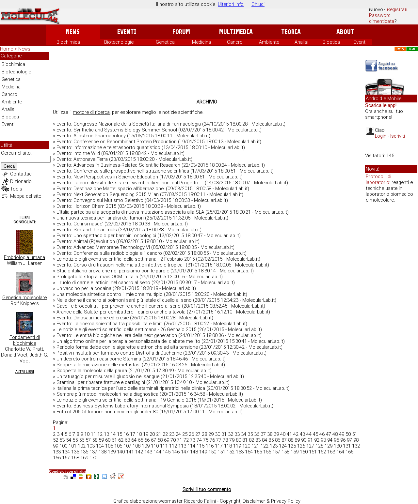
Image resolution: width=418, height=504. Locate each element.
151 (221, 452)
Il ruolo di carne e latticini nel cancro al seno (103, 282)
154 (249, 452)
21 (158, 434)
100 (63, 446)
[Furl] (88, 477)
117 (219, 446)
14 (113, 434)
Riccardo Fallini (200, 501)
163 (331, 452)
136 (84, 452)
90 (303, 440)
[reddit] (113, 477)
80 (238, 440)
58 (94, 440)
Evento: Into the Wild (78, 153)
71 (179, 440)
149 (203, 452)
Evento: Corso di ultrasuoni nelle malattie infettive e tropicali (120, 265)
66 (147, 440)
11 (93, 434)
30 (217, 434)
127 (310, 446)
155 (258, 452)
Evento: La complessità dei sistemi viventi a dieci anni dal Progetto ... (129, 183)
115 (200, 446)
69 (166, 440)
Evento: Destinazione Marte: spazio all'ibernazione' (110, 188)
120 (246, 446)
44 (309, 434)
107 (127, 446)
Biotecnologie (119, 42)
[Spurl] (104, 477)
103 (91, 446)
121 (255, 446)
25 (184, 434)
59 (101, 440)
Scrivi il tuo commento (207, 489)
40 (282, 434)
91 (310, 440)
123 (274, 446)
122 (264, 446)
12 (100, 434)
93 (323, 440)
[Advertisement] (207, 69)
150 (212, 452)
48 (335, 434)
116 (210, 446)
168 (75, 458)
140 (121, 452)
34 (243, 434)
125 (292, 446)
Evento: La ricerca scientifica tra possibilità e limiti (109, 324)
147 (185, 452)
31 (224, 434)
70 (173, 440)
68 (160, 440)
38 (269, 434)
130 (338, 446)
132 (356, 446)
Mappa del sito (25, 196)
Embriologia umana (24, 257)
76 (212, 440)
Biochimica (68, 42)
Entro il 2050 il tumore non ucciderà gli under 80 (107, 412)
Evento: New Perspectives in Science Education (107, 177)
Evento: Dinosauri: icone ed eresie (92, 318)
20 (152, 434)
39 (276, 434)
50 (348, 434)
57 (88, 440)
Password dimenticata (381, 18)
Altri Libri (24, 372)
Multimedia (236, 32)
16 (126, 434)
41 (289, 434)
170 (93, 458)
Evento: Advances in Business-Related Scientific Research (118, 165)
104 (100, 446)
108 (136, 446)
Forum (181, 32)
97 (349, 440)
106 (118, 446)
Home (6, 49)
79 (231, 440)
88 (290, 440)
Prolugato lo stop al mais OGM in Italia (97, 277)
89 (297, 440)
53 (62, 440)
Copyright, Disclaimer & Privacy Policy (260, 501)
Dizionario (21, 181)
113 (182, 446)
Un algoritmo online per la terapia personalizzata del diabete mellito (128, 341)
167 (66, 458)
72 (186, 440)
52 (55, 440)
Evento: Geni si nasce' (79, 224)
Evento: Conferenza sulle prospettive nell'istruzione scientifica (122, 171)
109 (146, 446)
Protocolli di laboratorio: (378, 179)
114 (191, 446)
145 (166, 452)
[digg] (65, 477)
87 (284, 440)
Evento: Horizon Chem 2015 (86, 206)
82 (251, 440)
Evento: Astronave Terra (82, 159)
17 (132, 434)
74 (199, 440)
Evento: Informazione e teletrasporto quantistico (108, 147)
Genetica (165, 42)
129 (328, 446)
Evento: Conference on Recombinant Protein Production (116, 142)
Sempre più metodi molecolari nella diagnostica (107, 394)
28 (204, 434)
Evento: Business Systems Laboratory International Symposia (122, 406)
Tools (16, 189)
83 (258, 440)
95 (336, 440)
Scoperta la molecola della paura (91, 371)
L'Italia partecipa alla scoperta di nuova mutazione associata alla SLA (130, 212)
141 (130, 452)
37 (263, 434)
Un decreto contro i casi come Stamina (98, 359)
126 (301, 446)
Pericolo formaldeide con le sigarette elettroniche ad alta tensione (127, 347)
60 (107, 440)
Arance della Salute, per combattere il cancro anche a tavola (120, 312)
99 (55, 446)
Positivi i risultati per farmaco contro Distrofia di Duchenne (119, 353)
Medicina (201, 42)
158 (285, 452)
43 (302, 434)
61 (114, 440)
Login (380, 136)
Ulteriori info (231, 4)
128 (319, 446)
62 (120, 440)
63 (127, 440)
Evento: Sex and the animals (86, 230)
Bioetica (331, 42)
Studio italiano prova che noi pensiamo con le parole (112, 271)
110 (155, 446)
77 (218, 440)
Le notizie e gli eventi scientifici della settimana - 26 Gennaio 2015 (126, 329)
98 (356, 440)
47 (328, 434)
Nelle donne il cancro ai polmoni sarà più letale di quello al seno (124, 300)
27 (198, 434)
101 (72, 446)
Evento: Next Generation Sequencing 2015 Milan (107, 194)
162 (322, 452)
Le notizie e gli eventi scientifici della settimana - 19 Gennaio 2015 (126, 400)
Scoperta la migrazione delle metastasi (98, 365)
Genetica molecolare (24, 297)
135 (75, 452)
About (345, 32)
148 (194, 452)
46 (322, 434)
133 (57, 452)
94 (329, 440)
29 (211, 434)
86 (277, 440)
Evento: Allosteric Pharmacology (91, 136)
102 (82, 446)
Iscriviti (397, 136)
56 (81, 440)
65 (140, 440)
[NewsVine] (96, 477)
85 (271, 440)
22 (165, 434)
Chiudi (258, 4)
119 (237, 446)
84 (264, 440)
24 (178, 434)
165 (349, 452)
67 (153, 440)
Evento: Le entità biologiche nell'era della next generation (116, 335)
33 (237, 434)
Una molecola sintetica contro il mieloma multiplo (109, 294)
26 (191, 434)
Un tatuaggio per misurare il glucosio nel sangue (107, 376)
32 (230, 434)
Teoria (291, 32)
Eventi (127, 32)
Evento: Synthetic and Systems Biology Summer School (116, 130)
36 (256, 434)
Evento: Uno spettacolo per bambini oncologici (106, 235)
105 (109, 446)
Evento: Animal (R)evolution (85, 241)
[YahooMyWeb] (121, 477)
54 (68, 440)
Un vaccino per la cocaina (83, 288)
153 (240, 452)
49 (341, 434)
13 (106, 434)
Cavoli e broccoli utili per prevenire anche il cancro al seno (118, 306)
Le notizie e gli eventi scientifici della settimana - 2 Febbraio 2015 (125, 259)
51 (354, 434)
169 (84, 458)
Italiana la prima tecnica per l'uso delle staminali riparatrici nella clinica (130, 388)
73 (192, 440)
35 (250, 434)
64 (134, 440)
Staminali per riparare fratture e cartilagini (100, 382)
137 (93, 452)
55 (75, 440)
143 (148, 452)
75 (205, 440)
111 (164, 446)
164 (340, 452)
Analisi (301, 42)
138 (102, 452)
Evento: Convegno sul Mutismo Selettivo (99, 200)
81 (245, 440)
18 (139, 434)
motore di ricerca (91, 112)
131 (347, 446)
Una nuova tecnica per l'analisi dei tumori (100, 218)
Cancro (235, 42)
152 (230, 452)
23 (171, 434)
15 (119, 434)
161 (313, 452)
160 (304, 452)
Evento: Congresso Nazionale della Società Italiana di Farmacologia (128, 124)
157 (276, 452)
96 (343, 440)
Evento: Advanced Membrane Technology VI (103, 247)
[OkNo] (81, 477)
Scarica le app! (380, 105)
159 (294, 452)
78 (225, 440)
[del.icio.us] (73, 477)
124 (283, 446)
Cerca (9, 166)
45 (315, 434)
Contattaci (21, 174)
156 (267, 452)
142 (139, 452)
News (72, 32)
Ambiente (269, 42)
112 (173, 446)
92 (316, 440)
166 (57, 458)
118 (228, 446)
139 (112, 452)
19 (145, 434)
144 (157, 452)
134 (66, 452)
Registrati (397, 9)
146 (176, 452)
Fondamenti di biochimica (24, 340)
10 (86, 434)
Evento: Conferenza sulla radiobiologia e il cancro (109, 253)
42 (295, 434)
